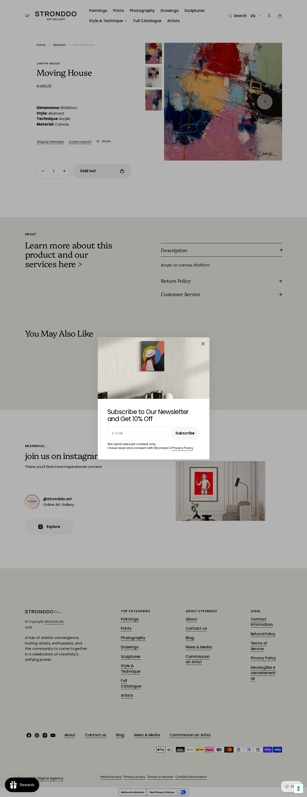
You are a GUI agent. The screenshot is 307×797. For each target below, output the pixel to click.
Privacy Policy (182, 448)
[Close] (203, 343)
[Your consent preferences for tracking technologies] (298, 788)
